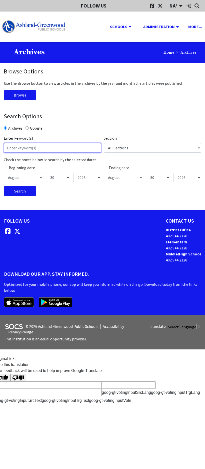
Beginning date (22, 167)
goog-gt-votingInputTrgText (65, 400)
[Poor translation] (18, 378)
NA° (173, 6)
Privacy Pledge (20, 331)
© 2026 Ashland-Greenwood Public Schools (62, 326)
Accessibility (113, 326)
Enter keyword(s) (18, 138)
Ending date (119, 167)
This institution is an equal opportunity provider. (45, 338)
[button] (132, 27)
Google (36, 128)
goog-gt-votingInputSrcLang (126, 392)
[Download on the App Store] (19, 301)
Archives (15, 128)
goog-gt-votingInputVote (110, 400)
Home (169, 52)
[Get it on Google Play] (55, 301)
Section (110, 138)
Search (20, 191)
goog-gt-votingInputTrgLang (175, 392)
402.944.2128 (176, 235)
